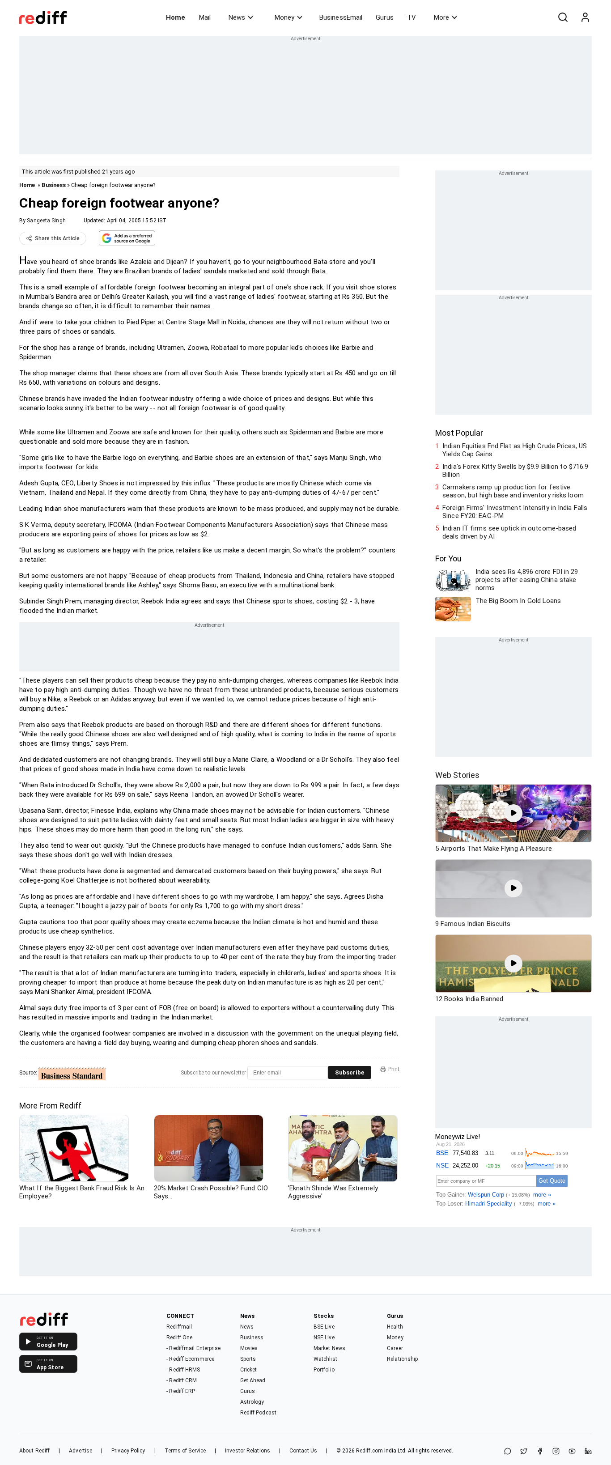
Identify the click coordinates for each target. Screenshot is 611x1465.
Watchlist (325, 1359)
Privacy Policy (128, 1451)
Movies (249, 1348)
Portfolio (324, 1370)
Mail (205, 17)
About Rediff (34, 1451)
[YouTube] (572, 1452)
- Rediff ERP (180, 1391)
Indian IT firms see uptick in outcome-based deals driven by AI (509, 532)
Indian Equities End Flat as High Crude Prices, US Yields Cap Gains (514, 450)
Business (54, 185)
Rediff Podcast (258, 1413)
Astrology (252, 1402)
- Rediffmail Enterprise (193, 1348)
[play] (513, 813)
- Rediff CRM (181, 1380)
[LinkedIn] (588, 1452)
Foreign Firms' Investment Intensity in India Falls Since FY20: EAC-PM (514, 512)
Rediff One (179, 1337)
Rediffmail (179, 1327)
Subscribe (349, 1072)
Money (284, 17)
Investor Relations (247, 1451)
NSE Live (324, 1337)
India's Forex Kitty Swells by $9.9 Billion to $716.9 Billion (515, 471)
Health (395, 1327)
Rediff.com (369, 1451)
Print (393, 1069)
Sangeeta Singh (46, 220)
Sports (248, 1359)
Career (395, 1348)
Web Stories (457, 775)
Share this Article (57, 238)
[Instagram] (556, 1452)
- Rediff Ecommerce (190, 1359)
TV (411, 17)
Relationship (402, 1359)
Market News (329, 1348)
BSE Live (324, 1327)
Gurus (385, 17)
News (237, 17)
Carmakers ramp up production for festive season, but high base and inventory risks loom (513, 491)
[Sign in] (585, 17)
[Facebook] (539, 1452)
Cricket (248, 1370)
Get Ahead (253, 1380)
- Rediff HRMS (183, 1370)
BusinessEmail (340, 17)
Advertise (80, 1451)
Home (175, 17)
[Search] (562, 17)
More (441, 17)
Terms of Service (185, 1451)
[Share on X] (523, 1452)
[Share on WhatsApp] (507, 1452)
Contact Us (303, 1451)
